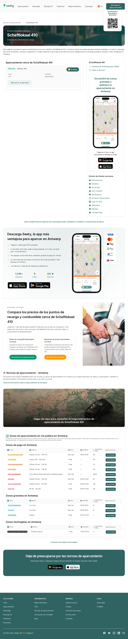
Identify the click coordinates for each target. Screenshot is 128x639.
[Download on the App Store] (106, 166)
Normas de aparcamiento (12, 22)
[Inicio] (8, 6)
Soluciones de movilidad (43, 615)
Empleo (68, 607)
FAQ (36, 607)
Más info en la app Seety (20, 82)
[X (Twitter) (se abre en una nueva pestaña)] (109, 633)
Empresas (7, 623)
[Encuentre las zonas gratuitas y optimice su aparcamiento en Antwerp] (106, 122)
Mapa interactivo (40, 603)
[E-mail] (123, 633)
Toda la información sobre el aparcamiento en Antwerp (25, 383)
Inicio (5, 603)
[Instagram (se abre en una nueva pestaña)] (114, 633)
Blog (36, 619)
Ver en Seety (110, 455)
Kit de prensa (71, 615)
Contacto (69, 619)
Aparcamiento (8, 607)
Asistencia (7, 619)
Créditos (100, 607)
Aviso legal (101, 603)
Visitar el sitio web (98, 70)
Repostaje (7, 611)
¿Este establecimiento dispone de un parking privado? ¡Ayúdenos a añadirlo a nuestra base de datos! (64, 222)
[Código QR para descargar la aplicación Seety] (113, 23)
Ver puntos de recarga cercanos (23, 357)
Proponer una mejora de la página (64, 542)
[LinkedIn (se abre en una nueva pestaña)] (119, 633)
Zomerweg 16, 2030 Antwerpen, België (20, 40)
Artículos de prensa (73, 611)
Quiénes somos (71, 603)
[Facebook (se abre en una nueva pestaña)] (104, 633)
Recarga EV (7, 615)
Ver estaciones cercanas (55, 357)
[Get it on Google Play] (106, 160)
